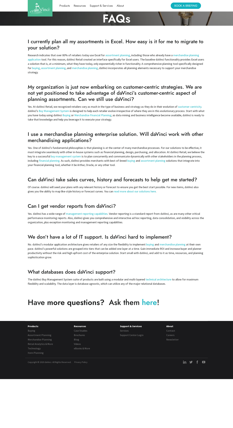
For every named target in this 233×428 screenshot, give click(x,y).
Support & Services (131, 326)
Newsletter (172, 339)
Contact (170, 330)
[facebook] (197, 362)
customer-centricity (189, 106)
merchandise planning (85, 68)
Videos (77, 344)
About (169, 326)
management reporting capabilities (87, 214)
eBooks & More (82, 348)
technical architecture (158, 279)
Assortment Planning (39, 335)
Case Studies (80, 330)
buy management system (66, 156)
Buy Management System (54, 111)
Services (124, 330)
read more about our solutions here (135, 191)
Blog (76, 339)
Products (33, 326)
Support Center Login (131, 335)
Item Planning (36, 352)
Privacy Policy (80, 362)
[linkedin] (184, 362)
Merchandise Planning (40, 339)
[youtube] (203, 362)
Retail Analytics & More (40, 344)
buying (36, 68)
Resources (80, 326)
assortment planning (117, 55)
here (149, 302)
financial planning (49, 160)
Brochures (79, 335)
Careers (170, 335)
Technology (34, 348)
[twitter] (191, 362)
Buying (66, 115)
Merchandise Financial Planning (92, 115)
